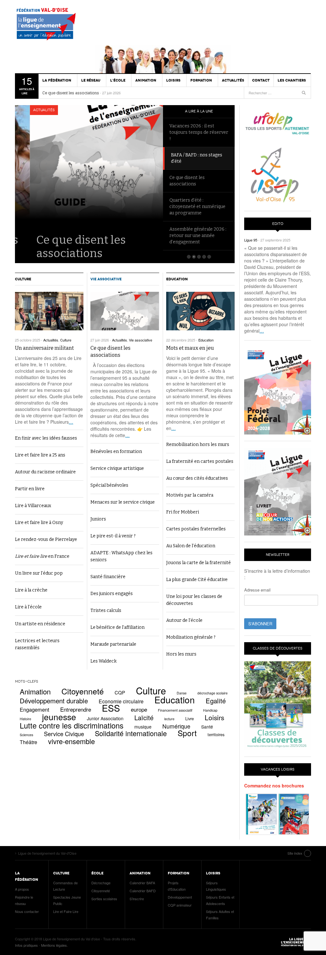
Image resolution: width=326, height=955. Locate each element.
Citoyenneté (82, 691)
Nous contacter (27, 911)
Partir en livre (30, 489)
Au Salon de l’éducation (190, 546)
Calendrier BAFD (143, 890)
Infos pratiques (26, 945)
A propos (22, 889)
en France (42, 556)
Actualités (233, 80)
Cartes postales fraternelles (196, 529)
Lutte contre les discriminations (72, 725)
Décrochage (100, 882)
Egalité (216, 700)
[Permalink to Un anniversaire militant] (49, 311)
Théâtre (28, 741)
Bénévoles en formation (116, 451)
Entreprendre (75, 709)
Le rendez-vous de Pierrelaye (46, 539)
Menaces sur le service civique (122, 502)
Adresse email (257, 590)
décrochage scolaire (212, 693)
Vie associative (106, 279)
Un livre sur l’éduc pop (39, 573)
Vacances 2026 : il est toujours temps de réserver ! (198, 132)
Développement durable (54, 700)
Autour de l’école (184, 620)
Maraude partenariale (113, 644)
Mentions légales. (54, 945)
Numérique (176, 726)
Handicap (210, 710)
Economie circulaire (121, 701)
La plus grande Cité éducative (197, 579)
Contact (261, 80)
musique (143, 726)
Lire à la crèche (31, 590)
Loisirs (214, 717)
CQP (120, 692)
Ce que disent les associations (70, 93)
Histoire (25, 718)
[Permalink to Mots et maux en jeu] (200, 311)
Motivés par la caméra (189, 495)
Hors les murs (181, 654)
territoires (216, 734)
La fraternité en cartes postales (199, 461)
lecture (169, 718)
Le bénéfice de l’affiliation (117, 627)
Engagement (34, 709)
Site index (294, 853)
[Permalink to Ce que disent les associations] (124, 311)
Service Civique (64, 733)
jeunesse (59, 717)
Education (177, 279)
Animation (35, 691)
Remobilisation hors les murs (197, 444)
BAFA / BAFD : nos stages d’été (195, 158)
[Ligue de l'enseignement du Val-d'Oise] (48, 25)
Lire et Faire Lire (65, 911)
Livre (189, 719)
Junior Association (105, 718)
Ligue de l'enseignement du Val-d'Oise (295, 942)
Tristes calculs (105, 610)
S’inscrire (137, 898)
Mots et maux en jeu (190, 348)
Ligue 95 (250, 239)
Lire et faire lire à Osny (39, 522)
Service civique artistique (117, 468)
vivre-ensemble (71, 741)
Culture (23, 279)
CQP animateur (180, 905)
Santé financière (107, 576)
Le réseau (90, 80)
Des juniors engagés (111, 593)
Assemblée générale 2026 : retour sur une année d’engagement (197, 235)
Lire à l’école (28, 607)
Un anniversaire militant (44, 348)
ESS (111, 707)
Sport (187, 732)
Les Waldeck (103, 661)
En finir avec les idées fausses (46, 438)
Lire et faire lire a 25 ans (40, 455)
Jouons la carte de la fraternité (198, 562)
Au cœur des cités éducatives (197, 478)
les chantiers (292, 80)
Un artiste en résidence (40, 624)
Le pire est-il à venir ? (113, 536)
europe (139, 709)
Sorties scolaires (104, 898)
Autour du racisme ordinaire (45, 472)
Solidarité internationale (131, 733)
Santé (207, 726)
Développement (180, 897)
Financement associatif (175, 710)
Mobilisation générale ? (191, 637)
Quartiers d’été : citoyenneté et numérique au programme (197, 206)
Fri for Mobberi (182, 512)
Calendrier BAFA (142, 882)
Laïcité (143, 717)
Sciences (26, 734)
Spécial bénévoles (109, 485)
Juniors (98, 519)
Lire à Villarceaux (33, 505)
